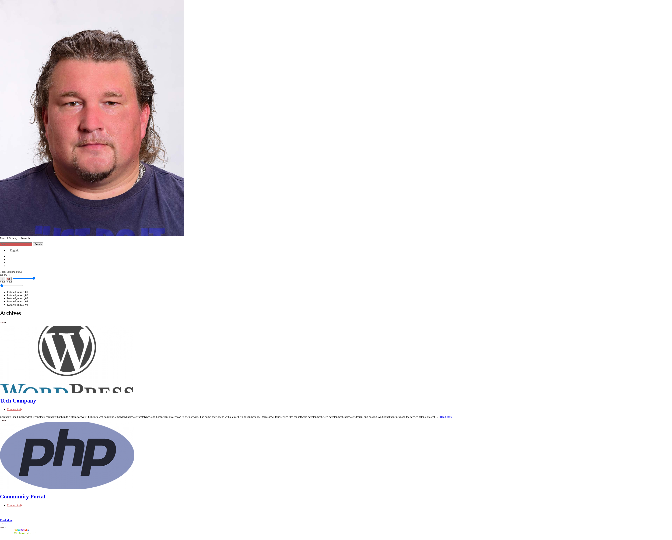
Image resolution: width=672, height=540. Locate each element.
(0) (14, 409)
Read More (446, 416)
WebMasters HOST (25, 533)
